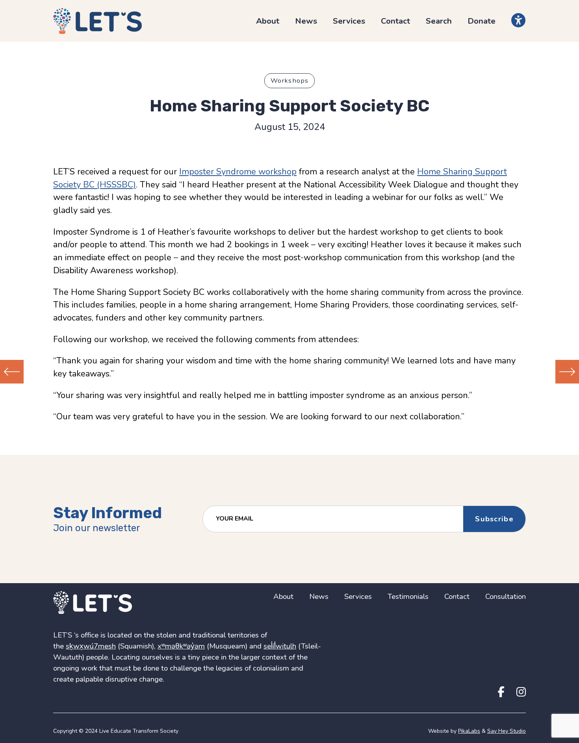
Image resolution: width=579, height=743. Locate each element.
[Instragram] (521, 692)
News (306, 20)
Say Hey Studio (506, 731)
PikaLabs (469, 731)
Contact (395, 20)
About (267, 20)
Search (439, 20)
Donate (481, 20)
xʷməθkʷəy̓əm (181, 646)
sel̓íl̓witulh (280, 646)
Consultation (505, 596)
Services (349, 20)
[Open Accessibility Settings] (518, 20)
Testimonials (408, 596)
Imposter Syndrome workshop (238, 172)
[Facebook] (501, 692)
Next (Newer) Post (567, 372)
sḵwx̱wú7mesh (91, 646)
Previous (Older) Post (12, 372)
